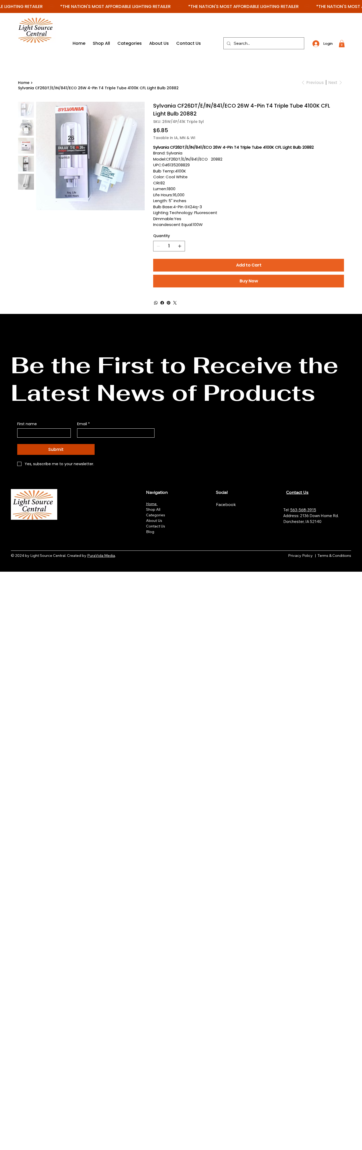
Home (152, 503)
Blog (150, 531)
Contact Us (155, 526)
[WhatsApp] (155, 302)
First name (27, 424)
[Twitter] (175, 302)
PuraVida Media (101, 555)
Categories (155, 515)
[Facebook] (162, 302)
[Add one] (179, 246)
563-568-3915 (303, 509)
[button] (342, 43)
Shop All (153, 509)
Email (83, 424)
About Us (154, 520)
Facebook (226, 504)
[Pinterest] (168, 302)
